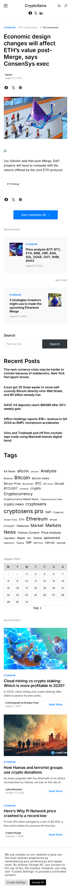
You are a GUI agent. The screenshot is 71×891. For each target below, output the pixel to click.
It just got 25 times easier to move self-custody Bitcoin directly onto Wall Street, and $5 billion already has (33, 391)
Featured (23, 526)
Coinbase (24, 489)
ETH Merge (13, 184)
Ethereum (9, 27)
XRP (29, 542)
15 (8, 588)
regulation (9, 538)
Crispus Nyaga (13, 832)
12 (44, 581)
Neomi (8, 74)
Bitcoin (22, 477)
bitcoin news (40, 478)
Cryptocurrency (18, 493)
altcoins (35, 471)
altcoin (23, 471)
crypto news (14, 504)
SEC (29, 538)
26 (44, 594)
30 (17, 601)
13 (53, 581)
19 (44, 588)
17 (27, 588)
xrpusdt (61, 542)
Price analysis (51, 532)
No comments (50, 27)
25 (35, 594)
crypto (35, 488)
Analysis (48, 471)
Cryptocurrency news (51, 499)
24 (26, 594)
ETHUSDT (9, 526)
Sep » (37, 608)
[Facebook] (30, 13)
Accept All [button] (38, 882)
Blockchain (28, 483)
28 (62, 594)
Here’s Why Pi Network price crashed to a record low (30, 813)
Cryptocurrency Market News (21, 499)
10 (26, 581)
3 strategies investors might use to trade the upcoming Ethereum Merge (25, 305)
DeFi (48, 512)
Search (9, 335)
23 (17, 594)
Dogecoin (58, 512)
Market (37, 525)
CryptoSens (35, 5)
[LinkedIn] (41, 13)
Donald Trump (10, 520)
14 (63, 581)
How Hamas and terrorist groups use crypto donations (33, 770)
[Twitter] (35, 13)
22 (8, 594)
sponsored (52, 538)
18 (35, 588)
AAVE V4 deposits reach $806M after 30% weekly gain (35, 407)
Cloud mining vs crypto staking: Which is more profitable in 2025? (34, 683)
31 (27, 601)
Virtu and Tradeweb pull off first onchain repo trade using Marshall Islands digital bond (33, 436)
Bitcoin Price (12, 483)
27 (53, 594)
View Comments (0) (33, 214)
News (10, 532)
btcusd (59, 483)
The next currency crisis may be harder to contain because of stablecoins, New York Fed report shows (34, 373)
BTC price (48, 484)
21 (63, 588)
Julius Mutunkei (13, 789)
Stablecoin (9, 543)
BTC (38, 483)
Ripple (21, 538)
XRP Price (38, 543)
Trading (20, 543)
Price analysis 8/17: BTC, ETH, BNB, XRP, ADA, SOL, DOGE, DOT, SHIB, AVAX (43, 255)
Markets (53, 525)
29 (8, 601)
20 (53, 588)
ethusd (53, 519)
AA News (9, 471)
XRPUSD (50, 542)
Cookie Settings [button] (16, 882)
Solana (37, 538)
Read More (55, 704)
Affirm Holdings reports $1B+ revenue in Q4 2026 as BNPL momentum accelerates (35, 421)
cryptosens (36, 504)
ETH (21, 519)
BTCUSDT (11, 488)
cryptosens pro (23, 511)
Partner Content (28, 532)
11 (36, 581)
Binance (8, 478)
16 (17, 588)
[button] (6, 5)
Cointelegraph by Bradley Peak (22, 702)
